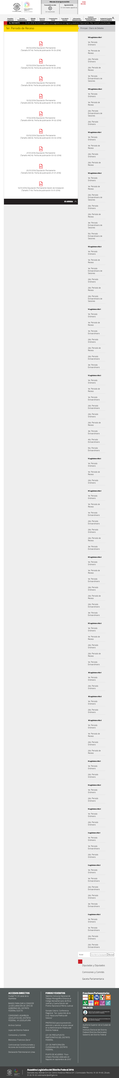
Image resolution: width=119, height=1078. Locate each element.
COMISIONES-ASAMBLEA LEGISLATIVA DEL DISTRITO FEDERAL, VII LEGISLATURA (19, 1018)
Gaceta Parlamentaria (93, 978)
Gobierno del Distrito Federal (94, 1034)
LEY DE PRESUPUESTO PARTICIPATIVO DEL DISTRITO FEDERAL (58, 1037)
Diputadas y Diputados (93, 965)
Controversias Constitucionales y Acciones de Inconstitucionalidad (21, 1045)
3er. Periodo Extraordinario (94, 366)
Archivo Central (14, 1025)
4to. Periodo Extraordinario (94, 440)
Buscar (81, 954)
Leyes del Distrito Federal (18, 1030)
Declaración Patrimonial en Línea (21, 1052)
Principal (84, 28)
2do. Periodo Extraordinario (94, 357)
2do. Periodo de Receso (94, 68)
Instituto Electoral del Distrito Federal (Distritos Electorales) (95, 1030)
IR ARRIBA (68, 201)
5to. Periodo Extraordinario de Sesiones (95, 236)
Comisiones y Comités (93, 972)
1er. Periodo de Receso (94, 51)
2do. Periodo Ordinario (93, 60)
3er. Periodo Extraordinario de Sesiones (95, 225)
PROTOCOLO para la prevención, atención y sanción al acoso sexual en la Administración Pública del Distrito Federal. (59, 1026)
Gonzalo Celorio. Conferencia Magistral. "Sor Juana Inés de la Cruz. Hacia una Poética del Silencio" (58, 1014)
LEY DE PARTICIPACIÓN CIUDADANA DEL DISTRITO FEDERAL (57, 1047)
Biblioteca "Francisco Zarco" (19, 1040)
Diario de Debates (96, 28)
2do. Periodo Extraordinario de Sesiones (95, 113)
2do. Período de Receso (94, 163)
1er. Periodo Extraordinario (94, 332)
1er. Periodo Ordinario (92, 43)
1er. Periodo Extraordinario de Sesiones (95, 78)
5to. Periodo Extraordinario (94, 449)
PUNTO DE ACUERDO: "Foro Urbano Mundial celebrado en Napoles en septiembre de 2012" (58, 1056)
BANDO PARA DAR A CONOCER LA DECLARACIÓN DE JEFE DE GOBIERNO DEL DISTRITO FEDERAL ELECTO (21, 1007)
